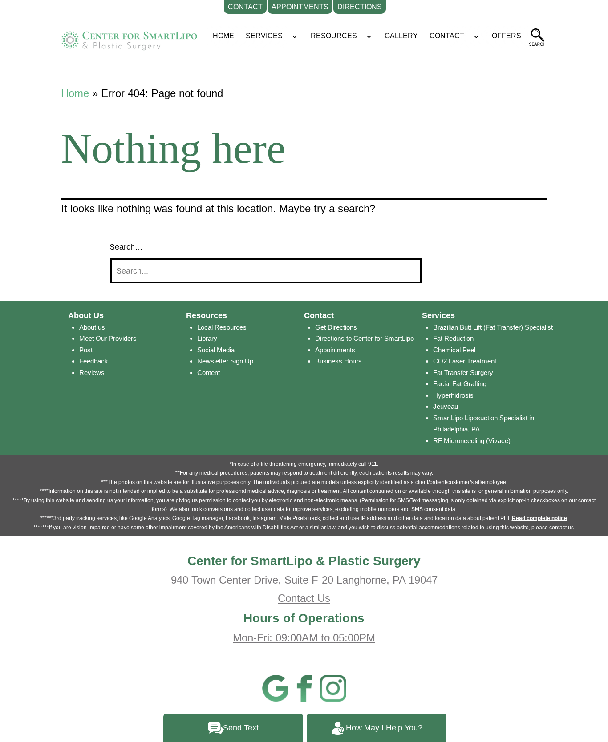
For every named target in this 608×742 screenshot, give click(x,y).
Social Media (216, 350)
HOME (223, 36)
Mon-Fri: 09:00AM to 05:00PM (304, 638)
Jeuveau (445, 406)
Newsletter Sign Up (225, 361)
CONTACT (447, 36)
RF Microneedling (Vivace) (472, 440)
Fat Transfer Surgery (463, 372)
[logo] (129, 37)
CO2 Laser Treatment (464, 361)
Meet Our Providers (108, 338)
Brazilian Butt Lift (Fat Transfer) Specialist (493, 327)
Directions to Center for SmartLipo (364, 338)
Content (208, 372)
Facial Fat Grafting (459, 383)
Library (207, 338)
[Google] (275, 687)
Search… (126, 246)
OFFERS (506, 36)
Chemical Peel (454, 350)
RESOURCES (334, 36)
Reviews (92, 372)
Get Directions (336, 327)
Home (75, 93)
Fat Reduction (453, 338)
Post (86, 350)
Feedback (93, 361)
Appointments (335, 350)
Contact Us (304, 598)
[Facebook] (304, 687)
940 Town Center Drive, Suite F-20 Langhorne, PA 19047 (304, 580)
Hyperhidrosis (453, 395)
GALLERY (401, 36)
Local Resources (222, 327)
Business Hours (338, 361)
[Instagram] (333, 687)
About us (92, 327)
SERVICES (264, 36)
